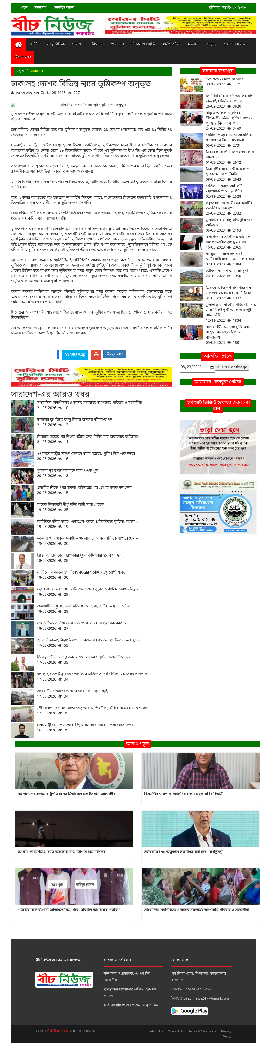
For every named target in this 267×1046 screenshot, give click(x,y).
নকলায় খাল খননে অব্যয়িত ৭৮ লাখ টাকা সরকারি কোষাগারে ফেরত (87, 541)
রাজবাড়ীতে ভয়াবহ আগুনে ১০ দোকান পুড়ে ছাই (72, 694)
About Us (156, 1032)
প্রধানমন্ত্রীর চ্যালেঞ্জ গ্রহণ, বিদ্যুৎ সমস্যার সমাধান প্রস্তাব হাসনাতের (85, 728)
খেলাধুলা (117, 44)
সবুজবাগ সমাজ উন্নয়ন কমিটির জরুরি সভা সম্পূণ (229, 208)
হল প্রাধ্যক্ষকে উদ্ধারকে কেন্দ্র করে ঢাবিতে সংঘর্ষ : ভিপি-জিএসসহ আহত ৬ (92, 677)
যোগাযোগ (40, 7)
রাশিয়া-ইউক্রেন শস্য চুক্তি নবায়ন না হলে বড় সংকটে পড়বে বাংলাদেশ (229, 335)
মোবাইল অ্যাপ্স (64, 7)
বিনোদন (98, 44)
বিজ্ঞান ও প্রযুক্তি (143, 44)
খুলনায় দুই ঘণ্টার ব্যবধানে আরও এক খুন (67, 473)
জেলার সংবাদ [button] (234, 44)
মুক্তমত (193, 44)
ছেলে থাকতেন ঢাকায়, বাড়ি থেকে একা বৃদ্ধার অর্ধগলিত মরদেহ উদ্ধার (88, 592)
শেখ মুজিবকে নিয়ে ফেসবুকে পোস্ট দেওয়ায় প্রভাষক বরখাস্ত (81, 626)
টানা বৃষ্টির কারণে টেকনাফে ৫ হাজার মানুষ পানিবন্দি (227, 174)
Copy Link (115, 353)
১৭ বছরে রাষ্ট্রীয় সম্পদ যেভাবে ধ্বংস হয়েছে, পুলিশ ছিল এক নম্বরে (86, 456)
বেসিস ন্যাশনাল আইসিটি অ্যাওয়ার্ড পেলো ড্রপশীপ (224, 191)
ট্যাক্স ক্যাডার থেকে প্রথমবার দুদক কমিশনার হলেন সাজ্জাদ (80, 558)
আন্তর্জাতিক (56, 44)
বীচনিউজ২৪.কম (58, 1031)
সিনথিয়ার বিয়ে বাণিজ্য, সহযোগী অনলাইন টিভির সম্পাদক (230, 101)
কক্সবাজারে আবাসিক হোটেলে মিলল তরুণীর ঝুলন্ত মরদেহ (228, 242)
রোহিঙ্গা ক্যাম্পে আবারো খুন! (227, 274)
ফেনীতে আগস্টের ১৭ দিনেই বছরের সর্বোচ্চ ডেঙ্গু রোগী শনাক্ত (81, 575)
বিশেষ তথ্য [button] (23, 57)
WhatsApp (75, 355)
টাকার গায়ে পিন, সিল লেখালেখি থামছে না (230, 157)
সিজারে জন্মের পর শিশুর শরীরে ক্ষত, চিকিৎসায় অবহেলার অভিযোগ (88, 439)
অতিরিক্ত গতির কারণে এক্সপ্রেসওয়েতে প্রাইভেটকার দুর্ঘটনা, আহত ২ (87, 524)
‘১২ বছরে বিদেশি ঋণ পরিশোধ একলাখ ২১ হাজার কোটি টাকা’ (229, 293)
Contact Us (176, 1032)
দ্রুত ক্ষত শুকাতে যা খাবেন (225, 82)
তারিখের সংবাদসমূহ (232, 367)
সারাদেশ (78, 44)
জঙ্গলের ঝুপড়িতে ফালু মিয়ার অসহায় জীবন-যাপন (74, 422)
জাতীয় (34, 44)
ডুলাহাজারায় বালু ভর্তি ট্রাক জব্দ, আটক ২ (230, 225)
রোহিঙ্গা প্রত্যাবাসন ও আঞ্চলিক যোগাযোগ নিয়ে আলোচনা (229, 140)
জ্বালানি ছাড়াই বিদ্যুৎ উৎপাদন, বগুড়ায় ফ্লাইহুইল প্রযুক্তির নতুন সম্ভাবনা (89, 643)
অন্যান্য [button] (211, 44)
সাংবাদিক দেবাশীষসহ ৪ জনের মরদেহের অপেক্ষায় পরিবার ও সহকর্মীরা (89, 405)
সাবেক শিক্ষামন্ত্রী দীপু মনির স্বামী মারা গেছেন (70, 507)
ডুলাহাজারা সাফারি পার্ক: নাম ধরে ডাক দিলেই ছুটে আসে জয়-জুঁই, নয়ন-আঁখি (231, 313)
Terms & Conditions (202, 1032)
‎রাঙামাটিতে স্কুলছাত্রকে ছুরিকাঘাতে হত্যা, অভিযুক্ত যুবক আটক (83, 609)
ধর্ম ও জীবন (172, 44)
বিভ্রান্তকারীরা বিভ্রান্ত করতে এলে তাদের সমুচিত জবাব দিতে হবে (84, 660)
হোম (24, 7)
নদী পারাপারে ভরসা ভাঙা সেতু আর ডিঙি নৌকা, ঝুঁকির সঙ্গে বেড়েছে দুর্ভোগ (93, 711)
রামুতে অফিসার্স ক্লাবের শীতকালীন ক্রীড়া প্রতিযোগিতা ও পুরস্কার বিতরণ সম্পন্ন (229, 121)
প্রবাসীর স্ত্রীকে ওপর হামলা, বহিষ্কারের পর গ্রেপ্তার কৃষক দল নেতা (84, 490)
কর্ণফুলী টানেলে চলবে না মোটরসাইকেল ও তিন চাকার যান (230, 259)
